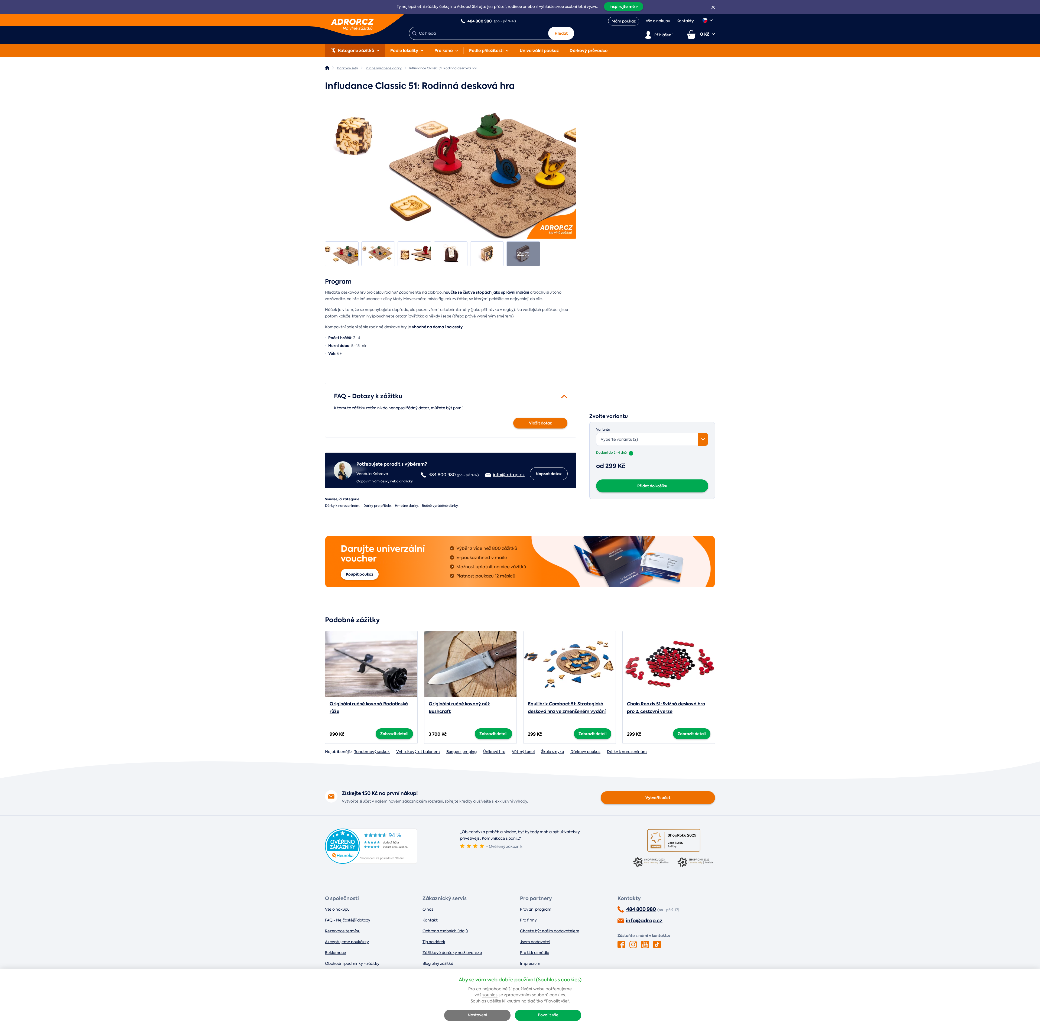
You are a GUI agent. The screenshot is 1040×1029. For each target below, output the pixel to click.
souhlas (490, 995)
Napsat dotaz (549, 473)
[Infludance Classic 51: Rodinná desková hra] (342, 253)
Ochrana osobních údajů (445, 931)
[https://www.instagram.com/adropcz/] (633, 944)
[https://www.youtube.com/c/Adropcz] (645, 944)
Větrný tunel (523, 751)
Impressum (530, 963)
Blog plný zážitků (437, 963)
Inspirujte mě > (623, 6)
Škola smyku (552, 751)
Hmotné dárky (406, 506)
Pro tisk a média (534, 952)
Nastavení (477, 1015)
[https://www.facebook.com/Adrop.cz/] (621, 944)
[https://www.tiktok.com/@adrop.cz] (657, 944)
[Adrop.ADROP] (327, 68)
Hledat (561, 33)
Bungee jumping (461, 751)
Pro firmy (528, 920)
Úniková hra (494, 751)
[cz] (707, 20)
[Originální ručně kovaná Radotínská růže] (371, 664)
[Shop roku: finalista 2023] (652, 862)
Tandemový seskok (372, 751)
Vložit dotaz (540, 423)
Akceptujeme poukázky (347, 941)
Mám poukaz (624, 21)
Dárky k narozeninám (342, 506)
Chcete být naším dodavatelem (549, 931)
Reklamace (335, 952)
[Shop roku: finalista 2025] (674, 840)
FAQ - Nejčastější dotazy (347, 920)
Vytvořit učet (657, 797)
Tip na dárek (433, 941)
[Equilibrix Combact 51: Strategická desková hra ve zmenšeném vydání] (570, 664)
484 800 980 (641, 909)
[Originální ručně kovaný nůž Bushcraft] (470, 664)
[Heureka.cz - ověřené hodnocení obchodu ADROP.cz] (371, 862)
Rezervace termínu (342, 931)
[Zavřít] (713, 7)
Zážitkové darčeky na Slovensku (452, 952)
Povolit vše (548, 1015)
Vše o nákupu (658, 20)
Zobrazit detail (394, 733)
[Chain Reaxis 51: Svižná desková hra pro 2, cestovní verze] (669, 664)
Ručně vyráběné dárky (440, 506)
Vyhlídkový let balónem (418, 751)
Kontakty (685, 20)
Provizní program (535, 909)
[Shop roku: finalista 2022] (696, 862)
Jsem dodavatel (535, 941)
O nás (427, 909)
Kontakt (430, 920)
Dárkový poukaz (585, 751)
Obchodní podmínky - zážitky (352, 963)
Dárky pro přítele (377, 506)
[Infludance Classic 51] (450, 168)
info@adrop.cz (644, 920)
